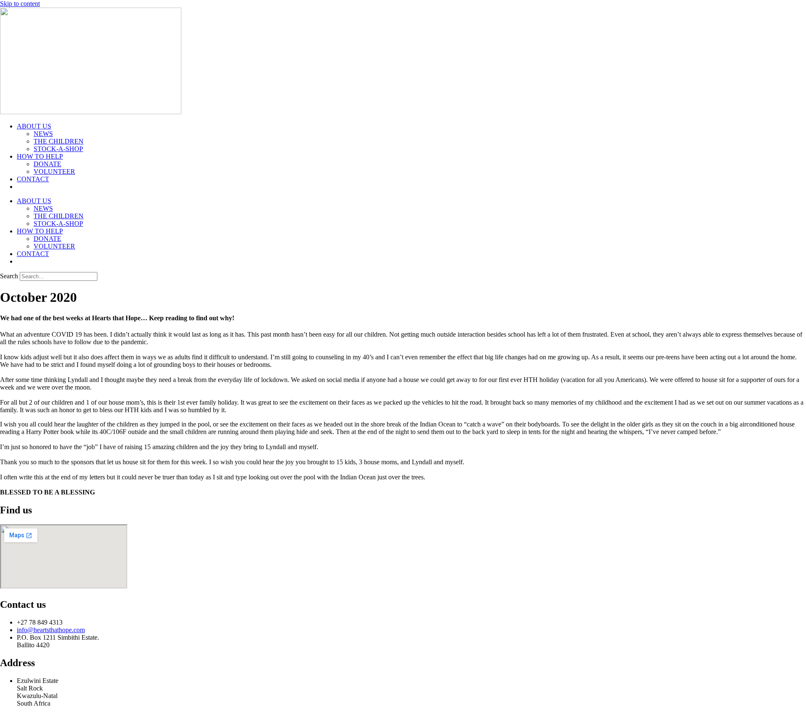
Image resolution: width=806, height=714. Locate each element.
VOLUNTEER (54, 171)
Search (9, 276)
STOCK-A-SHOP (58, 148)
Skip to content (20, 3)
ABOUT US (34, 126)
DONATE (47, 163)
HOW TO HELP (40, 156)
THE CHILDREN (59, 141)
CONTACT (33, 179)
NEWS (43, 133)
